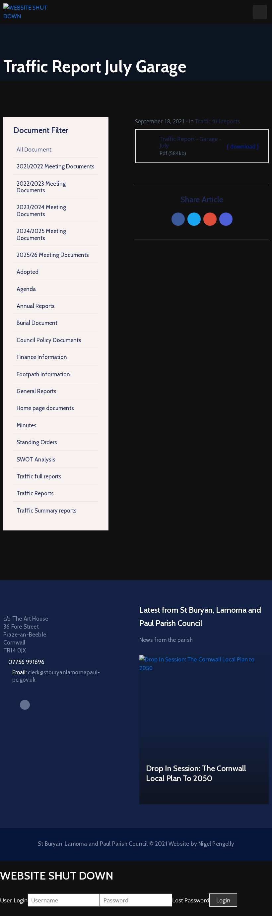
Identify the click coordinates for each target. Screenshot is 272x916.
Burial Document (37, 323)
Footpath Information (43, 374)
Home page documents (45, 408)
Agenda (26, 289)
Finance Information (42, 357)
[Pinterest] (210, 219)
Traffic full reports (39, 476)
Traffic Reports (35, 493)
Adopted (27, 272)
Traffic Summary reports (47, 510)
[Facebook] (178, 219)
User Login (14, 900)
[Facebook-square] (25, 705)
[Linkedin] (226, 219)
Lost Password (190, 900)
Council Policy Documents (49, 340)
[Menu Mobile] (260, 12)
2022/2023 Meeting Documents (41, 187)
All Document (34, 149)
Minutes (26, 425)
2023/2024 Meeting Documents (41, 210)
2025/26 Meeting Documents (53, 255)
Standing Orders (37, 442)
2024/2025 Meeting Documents (41, 234)
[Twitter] (194, 219)
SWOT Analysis (36, 459)
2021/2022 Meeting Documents (56, 166)
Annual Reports (36, 306)
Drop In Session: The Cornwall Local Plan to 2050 (196, 773)
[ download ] (243, 146)
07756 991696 (26, 662)
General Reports (36, 391)
